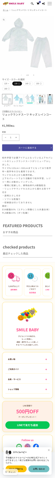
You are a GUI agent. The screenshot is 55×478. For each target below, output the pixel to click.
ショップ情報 (13, 389)
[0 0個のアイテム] (38, 3)
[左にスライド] (21, 75)
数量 (4, 132)
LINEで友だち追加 (27, 425)
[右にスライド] (34, 75)
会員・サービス (14, 379)
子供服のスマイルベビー (12, 111)
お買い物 (11, 359)
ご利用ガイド (13, 369)
